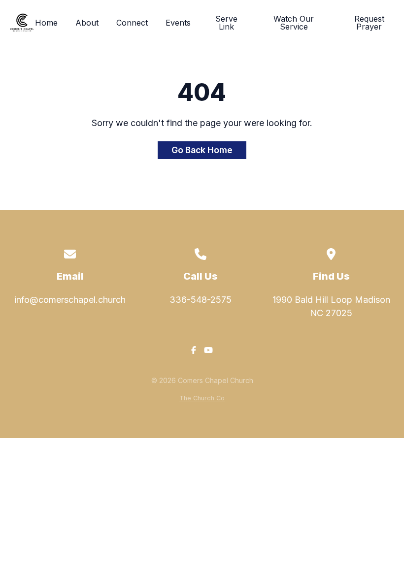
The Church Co (202, 398)
